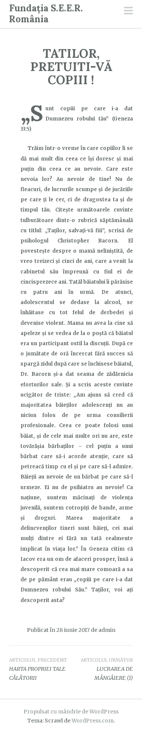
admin (106, 630)
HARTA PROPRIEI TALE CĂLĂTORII (38, 669)
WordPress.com (93, 720)
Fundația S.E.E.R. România (46, 13)
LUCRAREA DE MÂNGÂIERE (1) (107, 669)
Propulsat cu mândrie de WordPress (71, 711)
